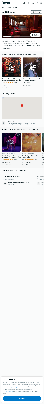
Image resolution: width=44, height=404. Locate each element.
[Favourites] (33, 3)
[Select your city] (28, 3)
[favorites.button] (18, 59)
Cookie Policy (15, 388)
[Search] (24, 3)
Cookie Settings (7, 391)
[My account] (37, 3)
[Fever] (6, 3)
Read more (6, 49)
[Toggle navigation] (41, 3)
